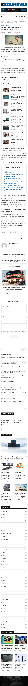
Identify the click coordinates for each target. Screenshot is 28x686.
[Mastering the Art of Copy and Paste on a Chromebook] (6, 127)
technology (15, 605)
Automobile (15, 511)
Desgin (15, 530)
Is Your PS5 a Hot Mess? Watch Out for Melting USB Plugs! (20, 647)
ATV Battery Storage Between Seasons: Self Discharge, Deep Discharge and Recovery (13, 376)
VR (15, 624)
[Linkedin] (22, 17)
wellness (15, 232)
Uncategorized (15, 618)
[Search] (26, 17)
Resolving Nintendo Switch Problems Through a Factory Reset (6, 666)
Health (15, 552)
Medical (15, 567)
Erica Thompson (4, 387)
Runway (15, 589)
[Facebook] (16, 17)
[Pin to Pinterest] (20, 238)
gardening (15, 549)
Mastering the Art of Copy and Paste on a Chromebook (18, 126)
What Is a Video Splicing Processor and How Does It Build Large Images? (14, 457)
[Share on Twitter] (18, 238)
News (10, 232)
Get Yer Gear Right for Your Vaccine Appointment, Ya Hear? (18, 141)
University (15, 621)
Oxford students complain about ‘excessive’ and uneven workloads (12, 388)
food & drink (15, 539)
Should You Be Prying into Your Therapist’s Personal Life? (17, 134)
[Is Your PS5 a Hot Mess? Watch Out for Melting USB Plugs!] (21, 640)
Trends (15, 614)
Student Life (15, 599)
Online (15, 577)
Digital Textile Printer (15, 533)
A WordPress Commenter (6, 384)
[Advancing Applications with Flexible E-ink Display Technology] (6, 104)
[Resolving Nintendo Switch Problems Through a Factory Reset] (7, 658)
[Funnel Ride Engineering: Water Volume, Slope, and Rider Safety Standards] (21, 466)
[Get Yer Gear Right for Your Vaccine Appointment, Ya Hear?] (6, 142)
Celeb (15, 527)
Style (15, 602)
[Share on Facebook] (17, 238)
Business (15, 520)
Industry (15, 555)
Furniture (15, 542)
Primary (15, 583)
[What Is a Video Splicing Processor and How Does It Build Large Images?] (14, 446)
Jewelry (15, 558)
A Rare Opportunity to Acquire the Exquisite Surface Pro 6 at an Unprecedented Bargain (17, 118)
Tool (15, 608)
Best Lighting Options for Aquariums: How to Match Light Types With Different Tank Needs (13, 362)
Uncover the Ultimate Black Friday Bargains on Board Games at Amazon (7, 648)
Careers (15, 524)
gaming (15, 546)
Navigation (16, 384)
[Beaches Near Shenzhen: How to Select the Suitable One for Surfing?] (6, 97)
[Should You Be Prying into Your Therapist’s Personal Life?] (6, 134)
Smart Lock (15, 596)
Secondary (15, 593)
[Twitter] (17, 17)
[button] (3, 282)
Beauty (15, 514)
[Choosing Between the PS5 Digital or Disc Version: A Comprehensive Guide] (21, 658)
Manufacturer (15, 564)
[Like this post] (15, 238)
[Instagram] (19, 17)
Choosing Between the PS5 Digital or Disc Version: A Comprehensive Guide (20, 666)
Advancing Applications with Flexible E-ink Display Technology (17, 103)
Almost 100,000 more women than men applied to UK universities (13, 397)
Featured (8, 21)
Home (2, 21)
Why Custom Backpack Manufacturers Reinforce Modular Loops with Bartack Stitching (6, 497)
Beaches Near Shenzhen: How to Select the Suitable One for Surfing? (18, 96)
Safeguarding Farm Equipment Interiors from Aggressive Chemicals (17, 89)
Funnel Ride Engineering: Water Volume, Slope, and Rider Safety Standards (20, 475)
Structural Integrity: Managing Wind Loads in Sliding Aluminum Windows (18, 111)
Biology (15, 517)
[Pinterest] (21, 17)
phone (15, 580)
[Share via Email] (21, 238)
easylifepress (8, 32)
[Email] (24, 17)
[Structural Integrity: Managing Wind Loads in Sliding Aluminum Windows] (6, 111)
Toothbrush (15, 611)
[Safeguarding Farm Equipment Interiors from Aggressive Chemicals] (6, 90)
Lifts (15, 561)
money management (15, 571)
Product (15, 586)
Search (2, 347)
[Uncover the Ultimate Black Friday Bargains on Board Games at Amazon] (7, 640)
